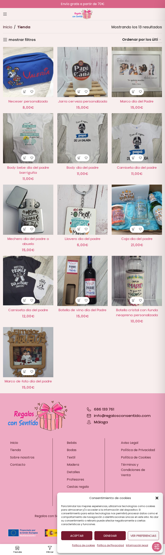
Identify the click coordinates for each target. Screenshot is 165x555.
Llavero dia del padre (82, 238)
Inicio (7, 26)
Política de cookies (83, 545)
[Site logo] (82, 13)
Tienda (23, 26)
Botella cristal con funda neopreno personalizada (137, 313)
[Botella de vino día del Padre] (82, 281)
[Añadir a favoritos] (31, 91)
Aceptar (77, 536)
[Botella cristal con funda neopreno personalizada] (137, 281)
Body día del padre (83, 167)
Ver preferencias (143, 536)
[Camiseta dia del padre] (28, 281)
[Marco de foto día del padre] (28, 352)
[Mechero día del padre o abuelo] (28, 210)
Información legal (137, 545)
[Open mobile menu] (5, 14)
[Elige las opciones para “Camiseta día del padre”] (133, 157)
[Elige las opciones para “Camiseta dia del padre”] (24, 300)
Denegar (110, 536)
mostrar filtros (22, 40)
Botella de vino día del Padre (82, 310)
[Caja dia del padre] (137, 210)
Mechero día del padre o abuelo (28, 241)
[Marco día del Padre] (137, 72)
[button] (157, 498)
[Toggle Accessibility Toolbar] (157, 547)
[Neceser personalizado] (28, 72)
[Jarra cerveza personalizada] (82, 72)
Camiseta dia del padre (28, 310)
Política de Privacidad (110, 545)
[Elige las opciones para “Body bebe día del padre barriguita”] (24, 157)
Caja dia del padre (137, 238)
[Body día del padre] (82, 138)
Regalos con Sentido (51, 516)
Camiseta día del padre (137, 167)
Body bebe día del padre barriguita (28, 170)
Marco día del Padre (137, 101)
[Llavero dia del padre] (82, 210)
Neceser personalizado (28, 101)
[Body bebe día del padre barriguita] (28, 138)
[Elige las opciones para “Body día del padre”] (78, 157)
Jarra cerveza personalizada (82, 101)
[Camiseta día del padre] (137, 138)
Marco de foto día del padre (28, 381)
